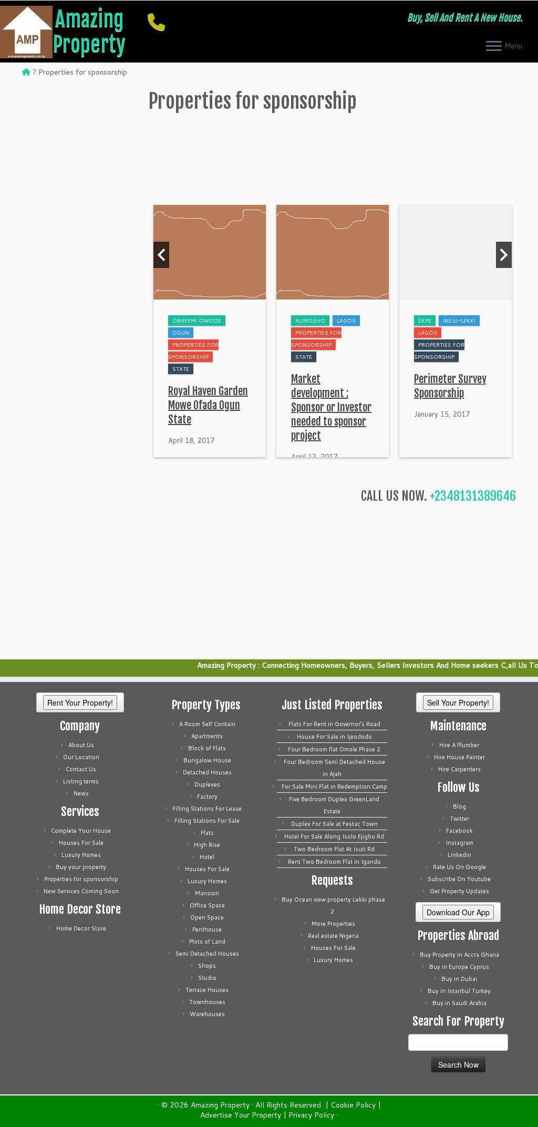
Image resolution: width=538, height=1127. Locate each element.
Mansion (207, 893)
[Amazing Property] (26, 72)
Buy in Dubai (459, 979)
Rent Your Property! (80, 702)
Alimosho (310, 320)
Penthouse (207, 929)
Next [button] (504, 255)
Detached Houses (207, 772)
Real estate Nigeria (333, 936)
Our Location (81, 757)
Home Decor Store (81, 928)
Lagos (346, 320)
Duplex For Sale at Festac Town (334, 824)
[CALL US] (160, 21)
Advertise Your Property (240, 1115)
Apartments (207, 736)
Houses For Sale (81, 843)
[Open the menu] (494, 47)
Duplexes (207, 784)
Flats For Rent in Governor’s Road (334, 724)
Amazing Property (89, 31)
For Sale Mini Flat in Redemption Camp (334, 786)
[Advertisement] (332, 143)
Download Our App (458, 912)
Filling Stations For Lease (207, 808)
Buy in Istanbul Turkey (459, 991)
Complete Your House (81, 830)
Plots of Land (207, 941)
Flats (207, 833)
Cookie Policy (353, 1105)
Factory (207, 796)
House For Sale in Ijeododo (334, 736)
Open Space (207, 917)
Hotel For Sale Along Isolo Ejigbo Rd (334, 836)
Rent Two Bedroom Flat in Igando (334, 861)
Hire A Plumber (459, 745)
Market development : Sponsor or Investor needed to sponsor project (331, 407)
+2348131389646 (473, 496)
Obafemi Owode (196, 320)
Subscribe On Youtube (459, 879)
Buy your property (81, 867)
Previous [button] (161, 255)
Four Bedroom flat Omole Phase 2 (334, 749)
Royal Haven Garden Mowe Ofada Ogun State (208, 405)
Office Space (207, 905)
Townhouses (207, 1002)
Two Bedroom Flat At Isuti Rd (334, 849)
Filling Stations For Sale (207, 820)
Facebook (459, 830)
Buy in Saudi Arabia (459, 1003)
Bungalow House (207, 760)
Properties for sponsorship (81, 879)
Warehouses (207, 1014)
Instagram (459, 843)
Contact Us (81, 769)
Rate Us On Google (459, 867)
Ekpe (424, 320)
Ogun (180, 332)
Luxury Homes (81, 855)
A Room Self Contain (207, 724)
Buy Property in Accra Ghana (459, 954)
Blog (459, 806)
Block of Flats (207, 748)
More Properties (333, 923)
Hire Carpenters (459, 769)
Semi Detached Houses (207, 953)
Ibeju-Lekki (459, 320)
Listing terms (81, 781)
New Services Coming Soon (81, 891)
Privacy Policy (311, 1115)
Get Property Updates (459, 891)
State (180, 369)
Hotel (207, 857)
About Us (81, 745)
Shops (207, 965)
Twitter (459, 818)
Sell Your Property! (458, 702)
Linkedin (459, 855)
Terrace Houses (207, 990)
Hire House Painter (459, 757)
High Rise (207, 845)
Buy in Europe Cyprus (459, 967)
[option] (209, 331)
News (81, 793)
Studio (207, 978)
